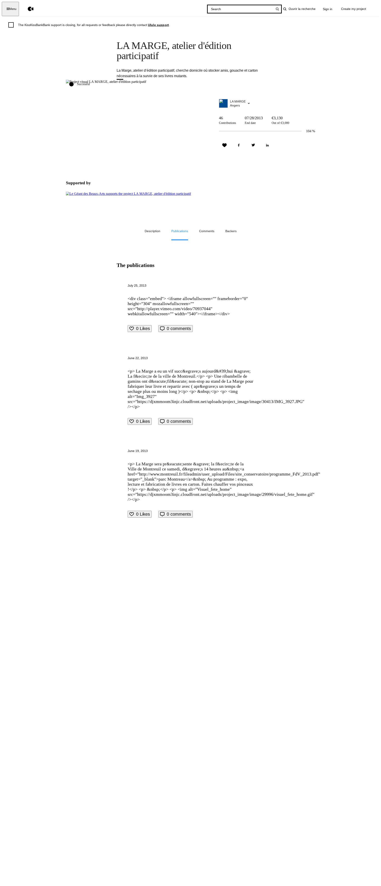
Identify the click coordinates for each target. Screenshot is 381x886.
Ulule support (158, 25)
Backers (231, 231)
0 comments (179, 328)
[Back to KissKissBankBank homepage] (27, 9)
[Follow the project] (224, 145)
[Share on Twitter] (253, 145)
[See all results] (277, 9)
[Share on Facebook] (238, 145)
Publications (179, 231)
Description (152, 231)
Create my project (353, 9)
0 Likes (143, 328)
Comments (206, 231)
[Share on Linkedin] (267, 145)
